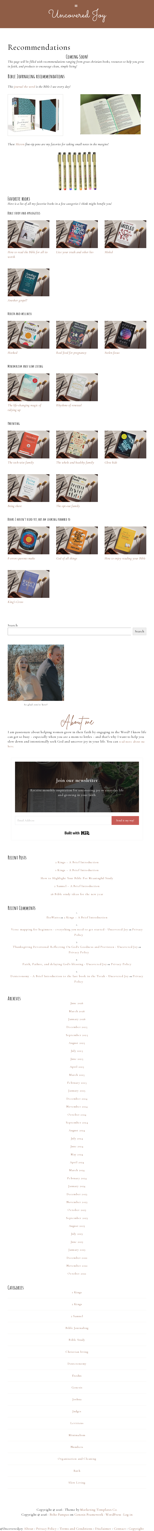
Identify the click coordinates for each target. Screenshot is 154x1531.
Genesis (77, 1387)
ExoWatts (53, 917)
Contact (120, 1528)
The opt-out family (68, 506)
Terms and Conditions (76, 1528)
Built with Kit (77, 833)
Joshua (77, 1399)
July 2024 (77, 1138)
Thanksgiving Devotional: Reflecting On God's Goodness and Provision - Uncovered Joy (75, 947)
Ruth (77, 1471)
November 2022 (77, 1266)
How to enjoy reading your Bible (125, 558)
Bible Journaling (77, 1328)
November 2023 (77, 1202)
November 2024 (77, 1106)
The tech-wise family (21, 462)
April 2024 (77, 1162)
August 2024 (77, 1130)
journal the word (24, 86)
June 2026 (77, 1003)
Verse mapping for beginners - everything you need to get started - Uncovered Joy (69, 929)
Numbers (77, 1447)
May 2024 (77, 1154)
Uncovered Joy (77, 15)
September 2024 (77, 1122)
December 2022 (77, 1258)
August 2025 (77, 1043)
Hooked (12, 353)
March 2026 (77, 1011)
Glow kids (111, 462)
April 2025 (77, 1067)
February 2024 (77, 1178)
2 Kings (77, 1304)
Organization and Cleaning (77, 1459)
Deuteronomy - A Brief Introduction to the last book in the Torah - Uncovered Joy (70, 976)
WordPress (113, 1514)
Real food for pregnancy (71, 353)
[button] (77, 6)
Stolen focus (112, 353)
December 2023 (77, 1194)
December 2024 (77, 1099)
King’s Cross (15, 602)
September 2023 (77, 1218)
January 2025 (76, 1090)
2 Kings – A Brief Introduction (77, 862)
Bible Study (77, 1340)
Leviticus (77, 1423)
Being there (15, 506)
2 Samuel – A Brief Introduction (77, 886)
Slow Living (77, 1482)
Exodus (77, 1376)
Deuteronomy (77, 1363)
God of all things (66, 558)
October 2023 (77, 1210)
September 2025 (77, 1035)
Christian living (77, 1352)
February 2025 (77, 1083)
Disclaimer (103, 1528)
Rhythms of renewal (69, 405)
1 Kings (77, 1292)
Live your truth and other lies (74, 252)
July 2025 (77, 1051)
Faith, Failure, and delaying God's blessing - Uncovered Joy (65, 964)
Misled (109, 252)
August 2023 (77, 1226)
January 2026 (77, 1019)
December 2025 (77, 1027)
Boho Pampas (59, 1514)
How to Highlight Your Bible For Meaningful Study (77, 878)
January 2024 (76, 1186)
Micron (20, 144)
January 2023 (77, 1250)
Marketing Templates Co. (98, 1510)
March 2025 (77, 1075)
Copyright (136, 1528)
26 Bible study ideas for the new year (77, 894)
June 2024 (77, 1146)
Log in (128, 1514)
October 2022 (77, 1273)
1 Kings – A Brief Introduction (77, 870)
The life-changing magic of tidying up (24, 407)
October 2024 (77, 1114)
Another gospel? (17, 300)
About (28, 1528)
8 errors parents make (21, 558)
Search (13, 625)
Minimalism (77, 1435)
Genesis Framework (88, 1514)
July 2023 (77, 1234)
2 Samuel (77, 1316)
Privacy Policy (79, 952)
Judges (76, 1411)
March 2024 (77, 1170)
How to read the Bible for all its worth (28, 254)
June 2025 (77, 1059)
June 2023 (77, 1242)
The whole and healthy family (75, 462)
